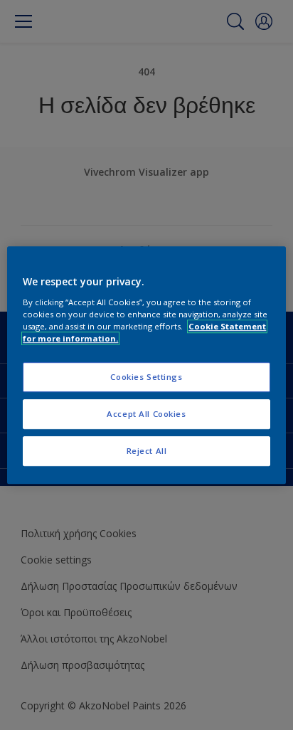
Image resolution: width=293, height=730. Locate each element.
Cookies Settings (146, 376)
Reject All (147, 450)
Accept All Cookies (146, 413)
